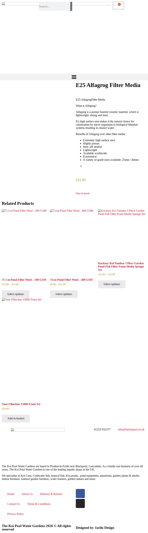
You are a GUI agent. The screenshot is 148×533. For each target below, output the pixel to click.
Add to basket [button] (15, 418)
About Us (27, 493)
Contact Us (13, 503)
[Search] (71, 6)
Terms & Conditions (38, 503)
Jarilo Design (104, 528)
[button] (74, 77)
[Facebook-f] (80, 493)
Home (10, 493)
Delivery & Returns (51, 493)
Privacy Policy (15, 513)
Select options (15, 294)
